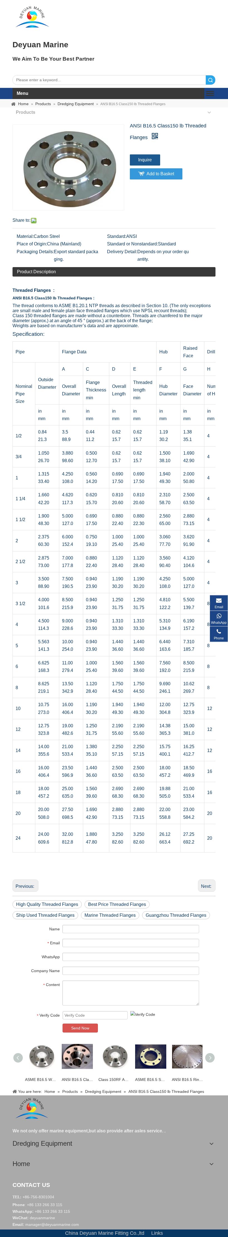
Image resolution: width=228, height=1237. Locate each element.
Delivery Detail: (122, 251)
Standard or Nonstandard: (132, 244)
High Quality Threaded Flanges (47, 904)
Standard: (116, 236)
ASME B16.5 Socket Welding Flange (150, 1079)
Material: (25, 236)
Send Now (80, 1028)
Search (210, 80)
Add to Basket (160, 173)
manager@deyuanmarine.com (52, 1224)
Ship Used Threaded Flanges (45, 915)
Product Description (36, 271)
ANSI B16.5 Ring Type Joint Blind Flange (187, 1079)
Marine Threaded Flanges (110, 915)
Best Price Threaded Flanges (117, 904)
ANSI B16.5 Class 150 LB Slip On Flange (77, 1079)
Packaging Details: (35, 251)
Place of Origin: (32, 244)
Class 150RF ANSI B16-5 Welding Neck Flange (114, 1079)
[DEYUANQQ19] (32, 16)
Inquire (145, 159)
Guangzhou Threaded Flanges (176, 915)
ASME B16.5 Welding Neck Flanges (40, 1079)
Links (157, 1233)
